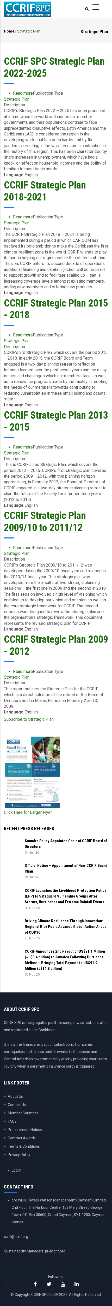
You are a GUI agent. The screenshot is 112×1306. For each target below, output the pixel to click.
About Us (15, 1096)
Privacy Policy (19, 1155)
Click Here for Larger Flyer (28, 812)
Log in (16, 1170)
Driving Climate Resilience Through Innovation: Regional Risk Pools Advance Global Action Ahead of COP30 (66, 927)
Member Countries (23, 1113)
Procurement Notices (25, 1130)
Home (9, 31)
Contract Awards (22, 1138)
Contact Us (17, 1105)
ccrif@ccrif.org (16, 1236)
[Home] (27, 9)
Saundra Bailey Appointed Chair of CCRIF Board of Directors (66, 844)
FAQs (12, 1121)
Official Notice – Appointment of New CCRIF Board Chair (66, 868)
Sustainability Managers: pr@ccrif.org (34, 1251)
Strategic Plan (16, 99)
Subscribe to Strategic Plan (29, 719)
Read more (23, 93)
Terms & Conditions (24, 1146)
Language (13, 174)
